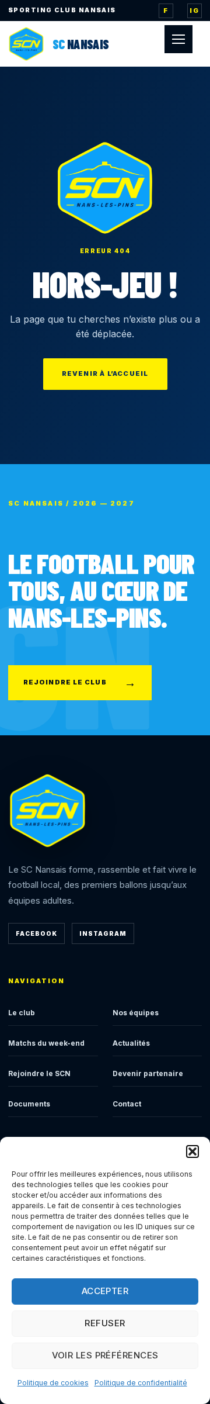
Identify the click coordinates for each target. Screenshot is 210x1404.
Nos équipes (136, 1012)
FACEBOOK (36, 933)
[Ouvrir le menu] (178, 39)
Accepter (105, 1290)
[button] (192, 1151)
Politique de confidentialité (140, 1382)
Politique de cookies (53, 1382)
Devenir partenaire (148, 1073)
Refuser (105, 1323)
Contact (127, 1103)
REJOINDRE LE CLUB (79, 683)
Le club (21, 1012)
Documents (29, 1103)
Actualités (131, 1043)
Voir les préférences (105, 1355)
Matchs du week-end (46, 1043)
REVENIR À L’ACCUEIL (105, 373)
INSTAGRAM (103, 933)
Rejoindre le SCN (39, 1073)
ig (194, 10)
